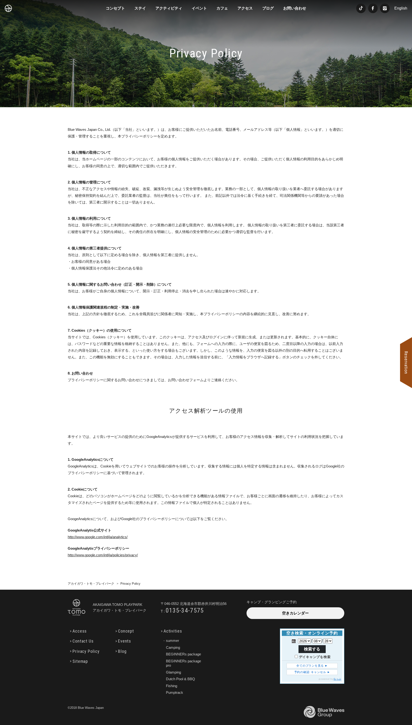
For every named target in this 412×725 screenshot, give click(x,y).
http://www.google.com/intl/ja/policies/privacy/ (103, 555)
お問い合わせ (294, 8)
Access (79, 631)
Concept (126, 631)
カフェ (222, 8)
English (400, 8)
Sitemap (80, 661)
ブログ (268, 8)
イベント (199, 8)
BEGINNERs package (183, 654)
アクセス (245, 8)
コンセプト (115, 8)
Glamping (173, 672)
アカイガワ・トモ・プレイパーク (91, 583)
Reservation (406, 362)
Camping (173, 647)
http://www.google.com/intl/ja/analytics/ (98, 537)
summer (172, 641)
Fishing (171, 686)
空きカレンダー (295, 613)
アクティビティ (168, 8)
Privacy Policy (86, 651)
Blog (122, 651)
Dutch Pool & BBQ (180, 679)
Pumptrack (174, 692)
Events (124, 641)
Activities (173, 631)
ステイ (140, 8)
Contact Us (83, 641)
